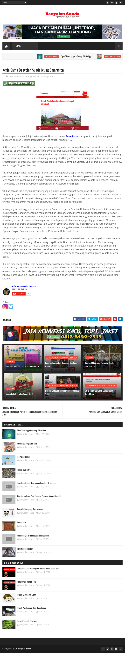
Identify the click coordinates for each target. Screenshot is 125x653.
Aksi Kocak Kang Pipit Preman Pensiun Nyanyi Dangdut (39, 496)
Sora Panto (21, 522)
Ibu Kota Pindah (23, 456)
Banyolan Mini (41, 56)
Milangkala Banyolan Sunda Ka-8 (19, 394)
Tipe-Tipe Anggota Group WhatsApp (66, 56)
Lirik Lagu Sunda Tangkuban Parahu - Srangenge (36, 483)
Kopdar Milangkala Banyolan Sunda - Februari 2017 (100, 364)
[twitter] (121, 2)
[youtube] (116, 2)
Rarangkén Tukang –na (26, 581)
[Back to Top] (121, 649)
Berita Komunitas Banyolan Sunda (26, 76)
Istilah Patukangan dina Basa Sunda (31, 608)
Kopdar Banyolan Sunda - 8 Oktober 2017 (23, 366)
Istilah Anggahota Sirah (26, 594)
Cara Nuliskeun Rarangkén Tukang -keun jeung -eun (38, 568)
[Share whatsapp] (18, 85)
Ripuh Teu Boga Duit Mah (27, 443)
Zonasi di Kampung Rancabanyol (30, 509)
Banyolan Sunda (102, 56)
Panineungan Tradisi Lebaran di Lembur (33, 535)
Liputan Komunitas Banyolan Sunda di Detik (61, 364)
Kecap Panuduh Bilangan (27, 621)
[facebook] (107, 2)
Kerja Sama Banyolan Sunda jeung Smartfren (99, 392)
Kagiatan (48, 76)
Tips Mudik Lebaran (25, 548)
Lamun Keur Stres (24, 469)
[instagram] (112, 2)
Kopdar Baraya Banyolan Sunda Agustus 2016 (62, 392)
